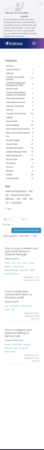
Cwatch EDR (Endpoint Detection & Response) (16, 94)
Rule (12, 309)
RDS (18, 199)
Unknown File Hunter (15, 106)
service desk (23, 348)
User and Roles (12, 178)
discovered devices (12, 274)
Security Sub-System (15, 148)
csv (7, 203)
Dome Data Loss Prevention (18, 129)
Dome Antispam (12, 125)
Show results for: (10, 236)
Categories (11, 60)
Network (8, 266)
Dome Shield (11, 121)
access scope (16, 203)
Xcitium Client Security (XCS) (16, 191)
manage (31, 263)
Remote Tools (12, 89)
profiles (9, 175)
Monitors (9, 171)
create (7, 309)
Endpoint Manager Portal (16, 152)
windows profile (26, 306)
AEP (31, 199)
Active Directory (18, 266)
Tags (35, 236)
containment (14, 306)
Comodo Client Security (16, 114)
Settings (8, 344)
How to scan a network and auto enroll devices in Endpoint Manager (21, 251)
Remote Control (12, 140)
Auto (13, 263)
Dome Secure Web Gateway (18, 133)
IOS (7, 136)
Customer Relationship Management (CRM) (15, 84)
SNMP (32, 270)
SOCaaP (10, 73)
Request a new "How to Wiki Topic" (26, 230)
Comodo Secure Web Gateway (15, 78)
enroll (24, 263)
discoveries (24, 270)
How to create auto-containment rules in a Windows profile (18, 294)
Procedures (11, 163)
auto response (10, 352)
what (30, 191)
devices (7, 263)
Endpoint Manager (11, 270)
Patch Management (14, 156)
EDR (24, 199)
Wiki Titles (24, 236)
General (9, 110)
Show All (9, 66)
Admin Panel (17, 344)
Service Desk (11, 159)
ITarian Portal (11, 144)
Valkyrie (9, 117)
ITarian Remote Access (15, 102)
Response (8, 348)
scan (19, 263)
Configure (27, 344)
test (7, 195)
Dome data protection (15, 98)
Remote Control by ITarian (20, 195)
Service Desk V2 (13, 70)
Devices (9, 167)
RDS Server (10, 199)
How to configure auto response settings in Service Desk (18, 333)
